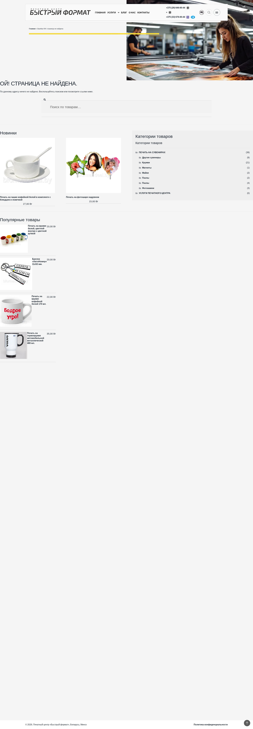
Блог (124, 12)
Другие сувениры (151, 157)
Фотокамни (148, 188)
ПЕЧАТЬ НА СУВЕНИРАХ (152, 152)
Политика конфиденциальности (211, 724)
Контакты (143, 12)
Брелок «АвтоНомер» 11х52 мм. (39, 261)
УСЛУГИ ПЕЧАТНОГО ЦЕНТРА (154, 193)
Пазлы (145, 178)
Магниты (147, 168)
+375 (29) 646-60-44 (176, 8)
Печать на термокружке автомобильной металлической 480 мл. (35, 338)
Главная (100, 12)
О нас (132, 12)
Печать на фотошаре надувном (82, 197)
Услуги (111, 12)
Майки (145, 173)
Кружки (146, 162)
